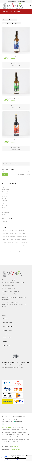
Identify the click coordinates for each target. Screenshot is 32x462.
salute (14, 251)
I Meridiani (5, 245)
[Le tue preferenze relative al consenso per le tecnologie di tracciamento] (3, 459)
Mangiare (5, 194)
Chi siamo (5, 318)
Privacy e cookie (7, 337)
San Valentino (6, 189)
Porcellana (5, 251)
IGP (27, 242)
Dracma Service (15, 449)
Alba (10, 230)
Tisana (4, 256)
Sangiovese (20, 251)
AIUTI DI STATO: (7, 427)
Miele (4, 214)
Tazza (25, 254)
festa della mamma (7, 203)
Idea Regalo (22, 242)
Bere (4, 207)
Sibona (25, 251)
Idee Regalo (6, 210)
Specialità (5, 254)
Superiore (20, 254)
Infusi (10, 245)
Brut (20, 233)
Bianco (11, 233)
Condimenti (6, 212)
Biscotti (15, 233)
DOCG (7, 239)
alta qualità (14, 230)
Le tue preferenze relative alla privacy (18, 456)
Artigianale (5, 233)
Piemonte (5, 221)
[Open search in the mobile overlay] (20, 5)
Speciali (5, 200)
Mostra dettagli (16, 65)
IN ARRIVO (5, 191)
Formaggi (23, 239)
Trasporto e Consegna (8, 330)
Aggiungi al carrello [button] (16, 63)
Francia (4, 242)
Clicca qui (15, 446)
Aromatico (21, 230)
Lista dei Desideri (12, 1)
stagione (11, 254)
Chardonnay (13, 236)
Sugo (16, 254)
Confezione (25, 236)
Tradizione (10, 256)
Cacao (24, 233)
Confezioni (5, 187)
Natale (4, 198)
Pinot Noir (20, 248)
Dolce (12, 239)
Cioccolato (19, 236)
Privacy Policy (18, 421)
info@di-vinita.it (11, 288)
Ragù (10, 251)
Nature (9, 248)
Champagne (6, 236)
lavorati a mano (17, 245)
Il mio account (21, 1)
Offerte (4, 209)
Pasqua (5, 196)
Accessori (5, 193)
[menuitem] (12, 1)
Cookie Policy (7, 424)
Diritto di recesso (7, 334)
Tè (14, 256)
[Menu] (25, 5)
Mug (23, 245)
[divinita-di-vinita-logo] (13, 5)
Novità (4, 202)
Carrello (5, 341)
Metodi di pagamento (8, 326)
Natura (4, 248)
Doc (4, 239)
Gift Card (5, 205)
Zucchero (19, 256)
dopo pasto (17, 239)
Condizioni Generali (7, 322)
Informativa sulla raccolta (10, 460)
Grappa (16, 242)
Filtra (5, 174)
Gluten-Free (6, 186)
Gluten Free (10, 242)
